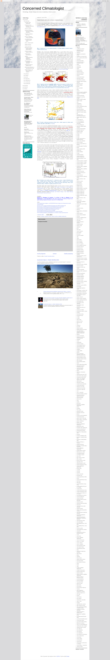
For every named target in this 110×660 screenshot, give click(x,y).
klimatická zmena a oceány (82, 258)
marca (26, 21)
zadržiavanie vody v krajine (82, 625)
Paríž (78, 400)
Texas (78, 563)
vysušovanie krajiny (80, 620)
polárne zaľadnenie (80, 421)
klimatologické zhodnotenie (82, 293)
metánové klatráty (80, 343)
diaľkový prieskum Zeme (81, 110)
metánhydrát (79, 342)
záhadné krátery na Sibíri (81, 627)
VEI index (78, 594)
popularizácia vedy (80, 426)
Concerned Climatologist (43, 8)
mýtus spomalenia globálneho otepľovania (81, 354)
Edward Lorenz (79, 132)
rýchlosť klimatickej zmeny (82, 479)
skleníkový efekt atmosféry (82, 503)
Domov (55, 253)
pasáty (78, 401)
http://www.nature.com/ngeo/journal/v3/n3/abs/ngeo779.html (48, 209)
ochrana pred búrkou (80, 385)
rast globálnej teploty (80, 453)
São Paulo (79, 482)
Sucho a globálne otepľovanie (80, 538)
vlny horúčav (79, 598)
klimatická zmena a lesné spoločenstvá (81, 256)
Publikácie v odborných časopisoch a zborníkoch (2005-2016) (81, 24)
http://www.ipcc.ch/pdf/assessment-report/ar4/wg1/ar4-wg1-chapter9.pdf (50, 206)
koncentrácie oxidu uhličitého (80, 306)
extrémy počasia (80, 175)
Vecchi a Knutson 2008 (63, 69)
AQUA (78, 68)
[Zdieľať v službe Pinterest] (51, 214)
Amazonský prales (80, 60)
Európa (78, 153)
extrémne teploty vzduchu (81, 163)
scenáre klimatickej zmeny (82, 491)
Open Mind (26, 129)
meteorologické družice (81, 345)
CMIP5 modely (79, 100)
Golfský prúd (79, 200)
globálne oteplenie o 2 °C (81, 189)
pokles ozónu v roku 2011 (81, 418)
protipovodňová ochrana (81, 450)
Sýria (78, 549)
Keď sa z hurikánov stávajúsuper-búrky (48, 190)
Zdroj (45, 49)
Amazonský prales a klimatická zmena (80, 63)
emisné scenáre (80, 142)
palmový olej (79, 398)
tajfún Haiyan (79, 553)
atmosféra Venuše (80, 78)
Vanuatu (78, 588)
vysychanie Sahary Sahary (82, 621)
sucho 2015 (79, 536)
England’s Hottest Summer (28, 130)
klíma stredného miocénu (81, 245)
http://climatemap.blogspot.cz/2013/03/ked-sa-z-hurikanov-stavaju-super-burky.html (52, 212)
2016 (25, 88)
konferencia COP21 (80, 309)
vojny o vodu (79, 601)
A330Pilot (58, 656)
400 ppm (78, 47)
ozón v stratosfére (80, 392)
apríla (26, 73)
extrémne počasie (80, 154)
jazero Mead (79, 232)
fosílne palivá (79, 182)
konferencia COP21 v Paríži (82, 311)
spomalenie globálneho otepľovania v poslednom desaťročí (81, 518)
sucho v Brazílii (79, 542)
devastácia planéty (80, 109)
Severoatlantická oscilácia (81, 495)
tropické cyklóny (80, 572)
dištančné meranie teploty (81, 112)
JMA (77, 236)
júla (26, 77)
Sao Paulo (79, 481)
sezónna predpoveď (80, 496)
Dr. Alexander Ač (80, 119)
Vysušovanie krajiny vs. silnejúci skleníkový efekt (48, 259)
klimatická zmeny (80, 265)
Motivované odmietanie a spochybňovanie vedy (29, 68)
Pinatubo (78, 408)
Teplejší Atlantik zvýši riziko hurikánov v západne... (29, 70)
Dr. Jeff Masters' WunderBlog (27, 104)
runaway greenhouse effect (82, 476)
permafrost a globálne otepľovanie (81, 405)
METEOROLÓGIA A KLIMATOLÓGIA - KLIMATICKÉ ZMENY (28, 122)
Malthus (78, 334)
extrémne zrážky (80, 164)
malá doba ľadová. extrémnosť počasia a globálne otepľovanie (81, 331)
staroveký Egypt (80, 521)
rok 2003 (78, 469)
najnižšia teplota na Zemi (81, 357)
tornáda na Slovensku (81, 570)
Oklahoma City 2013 (80, 386)
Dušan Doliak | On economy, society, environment (27, 110)
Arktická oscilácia (80, 74)
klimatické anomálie (80, 269)
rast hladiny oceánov (80, 454)
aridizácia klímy (79, 71)
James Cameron (80, 231)
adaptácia (78, 52)
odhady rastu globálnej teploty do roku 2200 (81, 379)
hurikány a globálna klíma (81, 217)
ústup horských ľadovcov (81, 587)
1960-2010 (39, 151)
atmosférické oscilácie (81, 79)
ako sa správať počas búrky (82, 57)
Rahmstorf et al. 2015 (81, 451)
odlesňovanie (79, 381)
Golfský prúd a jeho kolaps (82, 203)
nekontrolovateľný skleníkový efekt (80, 369)
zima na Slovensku (80, 635)
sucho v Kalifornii (80, 544)
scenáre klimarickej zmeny (82, 490)
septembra (27, 80)
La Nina (78, 316)
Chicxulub (78, 220)
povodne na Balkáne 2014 (81, 435)
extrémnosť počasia (80, 171)
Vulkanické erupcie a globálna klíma (29, 65)
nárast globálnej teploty (81, 361)
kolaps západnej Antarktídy (82, 299)
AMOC (78, 64)
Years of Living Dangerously (82, 624)
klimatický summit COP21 (81, 285)
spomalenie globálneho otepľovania (81, 515)
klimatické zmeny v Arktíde (82, 281)
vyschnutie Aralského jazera (82, 618)
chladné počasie (80, 224)
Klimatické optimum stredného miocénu (80, 277)
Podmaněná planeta (80, 416)
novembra (27, 81)
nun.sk (25, 127)
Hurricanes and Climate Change (56, 191)
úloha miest (79, 584)
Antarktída (79, 65)
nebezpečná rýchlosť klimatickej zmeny (80, 366)
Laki (77, 323)
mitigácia (78, 349)
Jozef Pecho (79, 35)
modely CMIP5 (79, 350)
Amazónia (78, 59)
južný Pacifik (79, 239)
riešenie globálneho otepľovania (80, 466)
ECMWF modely (80, 131)
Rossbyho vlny (79, 475)
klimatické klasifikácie (81, 273)
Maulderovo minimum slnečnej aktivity (81, 338)
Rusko (78, 478)
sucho (78, 534)
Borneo (78, 86)
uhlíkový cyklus (79, 583)
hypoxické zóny (79, 218)
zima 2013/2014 (80, 632)
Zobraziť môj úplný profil (80, 43)
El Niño (78, 137)
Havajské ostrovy (80, 208)
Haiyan (78, 206)
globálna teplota (79, 186)
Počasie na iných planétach (82, 415)
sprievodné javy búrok (81, 520)
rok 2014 (78, 472)
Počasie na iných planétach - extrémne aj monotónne (29, 26)
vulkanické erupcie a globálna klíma (80, 612)
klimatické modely (80, 274)
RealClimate (26, 132)
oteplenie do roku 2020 (81, 388)
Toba (77, 566)
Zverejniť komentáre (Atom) (49, 256)
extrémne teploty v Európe (81, 162)
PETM (78, 407)
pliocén (78, 414)
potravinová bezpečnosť (81, 429)
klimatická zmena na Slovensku (80, 262)
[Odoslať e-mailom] (47, 214)
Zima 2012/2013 (80, 630)
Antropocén (79, 67)
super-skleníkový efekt (81, 545)
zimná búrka (79, 637)
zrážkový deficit (80, 646)
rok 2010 (78, 471)
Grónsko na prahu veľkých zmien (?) (28, 52)
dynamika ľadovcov (80, 130)
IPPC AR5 (78, 229)
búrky (78, 89)
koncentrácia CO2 (80, 301)
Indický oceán (79, 225)
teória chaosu (79, 557)
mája (26, 75)
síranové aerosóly (80, 498)
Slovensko (79, 504)
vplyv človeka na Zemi (81, 605)
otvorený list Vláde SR (81, 389)
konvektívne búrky (80, 314)
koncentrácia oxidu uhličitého (80, 303)
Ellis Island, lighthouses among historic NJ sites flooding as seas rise (28, 100)
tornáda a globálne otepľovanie (80, 568)
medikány (78, 339)
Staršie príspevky (68, 253)
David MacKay (79, 107)
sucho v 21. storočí (80, 541)
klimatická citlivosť (80, 246)
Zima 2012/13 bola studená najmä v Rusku (28, 40)
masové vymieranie (80, 335)
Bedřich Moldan (79, 85)
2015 (25, 87)
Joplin (78, 238)
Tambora (78, 556)
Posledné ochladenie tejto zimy (29, 34)
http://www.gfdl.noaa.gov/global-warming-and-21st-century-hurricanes (49, 211)
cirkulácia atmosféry (80, 95)
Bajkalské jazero (80, 83)
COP (77, 102)
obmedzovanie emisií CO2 (81, 374)
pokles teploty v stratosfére (82, 419)
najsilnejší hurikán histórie (81, 358)
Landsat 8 (78, 325)
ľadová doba (79, 319)
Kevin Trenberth (80, 242)
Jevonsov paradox (80, 235)
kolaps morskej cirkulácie (81, 298)
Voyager (78, 602)
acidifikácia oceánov (80, 48)
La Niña (78, 318)
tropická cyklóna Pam (81, 571)
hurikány (42, 216)
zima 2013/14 (79, 631)
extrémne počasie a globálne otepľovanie (80, 156)
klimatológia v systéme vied (82, 290)
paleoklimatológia (80, 397)
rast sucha (79, 456)
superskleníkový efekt (81, 548)
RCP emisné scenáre (81, 457)
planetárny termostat (80, 412)
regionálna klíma (80, 461)
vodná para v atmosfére (81, 599)
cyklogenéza (79, 103)
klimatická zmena (48, 216)
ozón (77, 390)
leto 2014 (78, 326)
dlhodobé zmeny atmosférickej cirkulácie (81, 115)
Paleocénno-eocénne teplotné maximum (80, 396)
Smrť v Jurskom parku (29, 42)
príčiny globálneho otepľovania (80, 449)
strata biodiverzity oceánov (82, 529)
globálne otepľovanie (80, 193)
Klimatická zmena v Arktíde (82, 264)
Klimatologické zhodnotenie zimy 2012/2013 (28, 62)
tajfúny (78, 555)
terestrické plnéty (80, 560)
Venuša (78, 595)
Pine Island (79, 409)
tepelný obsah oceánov (81, 559)
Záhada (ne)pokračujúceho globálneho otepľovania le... (29, 58)
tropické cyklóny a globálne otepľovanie (59, 216)
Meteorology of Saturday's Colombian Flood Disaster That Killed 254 (28, 106)
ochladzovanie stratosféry (81, 383)
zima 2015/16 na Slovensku (82, 634)
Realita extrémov (28, 44)
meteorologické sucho (81, 346)
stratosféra (79, 530)
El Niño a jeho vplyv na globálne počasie (81, 139)
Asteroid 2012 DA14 (80, 77)
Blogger (67, 656)
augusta (26, 78)
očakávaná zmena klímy (81, 377)
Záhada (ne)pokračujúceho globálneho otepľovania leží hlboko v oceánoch (57, 291)
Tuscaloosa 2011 (80, 581)
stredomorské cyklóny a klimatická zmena (81, 533)
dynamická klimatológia (81, 128)
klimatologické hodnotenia (81, 291)
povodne (78, 434)
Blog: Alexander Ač (28, 93)
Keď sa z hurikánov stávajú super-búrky (29, 37)
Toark (78, 564)
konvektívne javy (80, 315)
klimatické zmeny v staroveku (80, 283)
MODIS (78, 352)
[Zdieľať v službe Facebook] (50, 214)
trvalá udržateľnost (80, 579)
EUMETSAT (79, 150)
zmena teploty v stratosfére (82, 645)
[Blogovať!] (48, 214)
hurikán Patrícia (79, 213)
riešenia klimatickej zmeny (82, 464)
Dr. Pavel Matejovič (80, 121)
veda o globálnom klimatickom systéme (81, 591)
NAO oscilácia (79, 360)
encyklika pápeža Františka (82, 146)
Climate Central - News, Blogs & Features (28, 98)
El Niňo (78, 135)
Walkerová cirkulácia (80, 623)
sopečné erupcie (80, 508)
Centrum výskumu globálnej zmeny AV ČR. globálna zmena (82, 93)
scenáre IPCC (79, 488)
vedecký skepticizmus (81, 592)
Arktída (78, 75)
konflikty (78, 312)
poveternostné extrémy (81, 430)
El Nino (78, 134)
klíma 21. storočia (80, 243)
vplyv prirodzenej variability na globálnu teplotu (82, 607)
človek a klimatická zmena (82, 106)
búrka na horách (80, 87)
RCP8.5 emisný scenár (81, 460)
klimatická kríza (80, 248)
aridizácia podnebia (80, 72)
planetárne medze (80, 411)
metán (78, 340)
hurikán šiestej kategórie (81, 214)
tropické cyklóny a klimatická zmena (80, 577)
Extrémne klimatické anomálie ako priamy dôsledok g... (29, 31)
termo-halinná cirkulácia (81, 562)
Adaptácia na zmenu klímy (82, 56)
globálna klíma (79, 185)
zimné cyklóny (79, 638)
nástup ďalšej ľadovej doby (82, 364)
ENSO (78, 147)
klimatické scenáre (80, 278)
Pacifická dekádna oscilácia (82, 393)
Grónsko (78, 205)
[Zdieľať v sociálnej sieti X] (49, 214)
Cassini (78, 90)
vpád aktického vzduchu (81, 604)
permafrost (79, 403)
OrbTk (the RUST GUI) (28, 112)
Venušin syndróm (28, 28)
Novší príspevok (41, 253)
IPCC (78, 228)
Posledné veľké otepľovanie (28, 23)
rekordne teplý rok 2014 (81, 463)
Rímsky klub (79, 468)
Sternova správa (80, 528)
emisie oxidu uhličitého (81, 140)
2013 (25, 19)
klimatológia (79, 286)
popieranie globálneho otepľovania (81, 424)
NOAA (78, 370)
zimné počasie (79, 639)
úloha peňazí (79, 586)
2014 (25, 85)
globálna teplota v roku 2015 (82, 188)
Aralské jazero (79, 70)
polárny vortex (79, 422)
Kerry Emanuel (79, 241)
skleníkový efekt (80, 501)
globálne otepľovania (80, 191)
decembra (27, 83)
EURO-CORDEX (80, 151)
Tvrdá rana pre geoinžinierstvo (28, 54)
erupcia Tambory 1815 (81, 148)
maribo (25, 114)
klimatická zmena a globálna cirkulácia (80, 251)
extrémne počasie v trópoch (82, 160)
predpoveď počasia (80, 444)
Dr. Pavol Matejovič (80, 124)
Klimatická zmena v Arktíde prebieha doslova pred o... (28, 48)
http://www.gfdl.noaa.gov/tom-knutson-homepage (46, 210)
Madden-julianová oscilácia (82, 329)
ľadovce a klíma (80, 321)
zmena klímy (79, 641)
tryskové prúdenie (80, 580)
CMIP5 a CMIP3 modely (81, 99)
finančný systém (80, 181)
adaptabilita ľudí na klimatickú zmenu (80, 51)
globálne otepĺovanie (80, 192)
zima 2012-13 (79, 628)
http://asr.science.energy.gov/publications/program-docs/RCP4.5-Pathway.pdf (51, 205)
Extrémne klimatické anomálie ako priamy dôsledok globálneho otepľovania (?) (57, 297)
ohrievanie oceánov (80, 382)
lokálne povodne (80, 328)
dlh (77, 113)
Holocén (78, 209)
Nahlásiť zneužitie (80, 649)
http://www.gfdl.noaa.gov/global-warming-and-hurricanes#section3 (49, 207)
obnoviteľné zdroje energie (81, 375)
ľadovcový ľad (79, 322)
